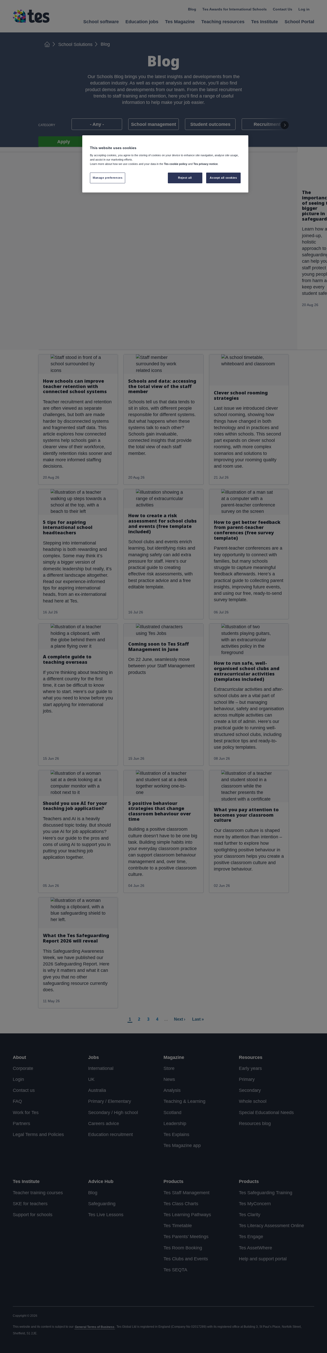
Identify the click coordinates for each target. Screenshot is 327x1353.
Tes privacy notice (205, 163)
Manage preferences (107, 177)
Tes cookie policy (175, 163)
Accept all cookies (223, 177)
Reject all (185, 177)
